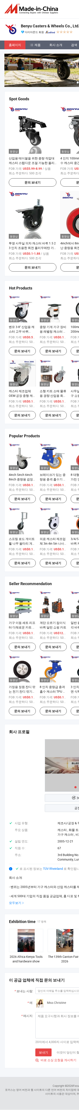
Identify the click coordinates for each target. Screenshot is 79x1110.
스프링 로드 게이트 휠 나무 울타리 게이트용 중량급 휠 (22, 543)
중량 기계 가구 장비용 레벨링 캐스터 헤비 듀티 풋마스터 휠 (53, 331)
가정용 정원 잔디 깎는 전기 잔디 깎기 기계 (22, 691)
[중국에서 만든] (32, 9)
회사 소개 (55, 45)
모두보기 (15, 903)
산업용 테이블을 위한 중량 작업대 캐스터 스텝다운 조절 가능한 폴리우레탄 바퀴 (31, 162)
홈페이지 (15, 45)
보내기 (43, 1052)
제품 (37, 45)
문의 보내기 (33, 182)
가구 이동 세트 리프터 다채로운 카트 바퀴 (22, 627)
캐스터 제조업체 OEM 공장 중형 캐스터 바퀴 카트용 (22, 395)
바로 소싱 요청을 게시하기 (55, 1060)
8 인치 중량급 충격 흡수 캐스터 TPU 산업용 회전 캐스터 (53, 691)
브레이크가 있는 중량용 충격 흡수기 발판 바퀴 (53, 479)
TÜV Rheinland (53, 868)
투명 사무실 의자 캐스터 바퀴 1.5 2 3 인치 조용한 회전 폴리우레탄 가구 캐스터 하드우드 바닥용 (32, 247)
